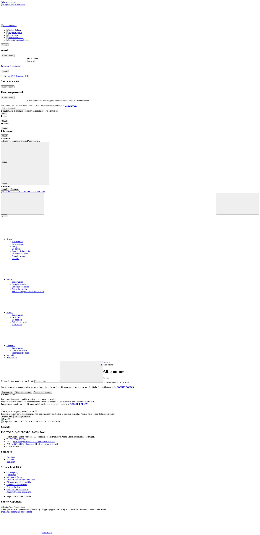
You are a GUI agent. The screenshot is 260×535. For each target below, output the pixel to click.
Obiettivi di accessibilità (16, 484)
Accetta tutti (42, 392)
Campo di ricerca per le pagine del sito (17, 381)
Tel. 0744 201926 (17, 439)
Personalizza (7, 392)
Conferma (14, 189)
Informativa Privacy (14, 477)
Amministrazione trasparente (18, 492)
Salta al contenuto (8, 2)
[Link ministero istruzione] (13, 5)
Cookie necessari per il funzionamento (17, 411)
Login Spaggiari (71, 106)
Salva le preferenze (22, 417)
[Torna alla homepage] (130, 192)
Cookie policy (12, 472)
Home (105, 362)
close (4, 216)
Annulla (5, 189)
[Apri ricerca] (237, 203)
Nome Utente (32, 58)
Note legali (11, 475)
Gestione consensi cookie (17, 489)
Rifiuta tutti (23, 392)
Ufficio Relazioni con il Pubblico (20, 480)
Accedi (5, 45)
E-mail (29, 100)
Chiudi (4, 121)
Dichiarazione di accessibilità (18, 482)
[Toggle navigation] (22, 203)
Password (31, 61)
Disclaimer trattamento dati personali (16, 512)
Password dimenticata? (11, 66)
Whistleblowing (13, 487)
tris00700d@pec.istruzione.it (35, 444)
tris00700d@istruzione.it (34, 441)
